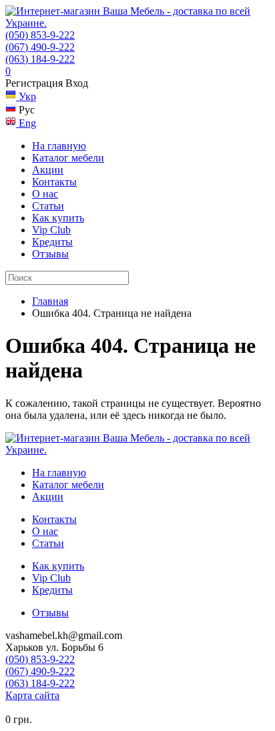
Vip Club (51, 229)
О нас (45, 193)
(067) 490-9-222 (40, 47)
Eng (26, 123)
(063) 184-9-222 (40, 59)
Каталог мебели (68, 157)
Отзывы (50, 253)
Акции (47, 169)
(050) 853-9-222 (40, 35)
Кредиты (52, 241)
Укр (26, 96)
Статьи (48, 205)
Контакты (54, 181)
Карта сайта (32, 695)
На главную (59, 145)
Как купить (58, 217)
